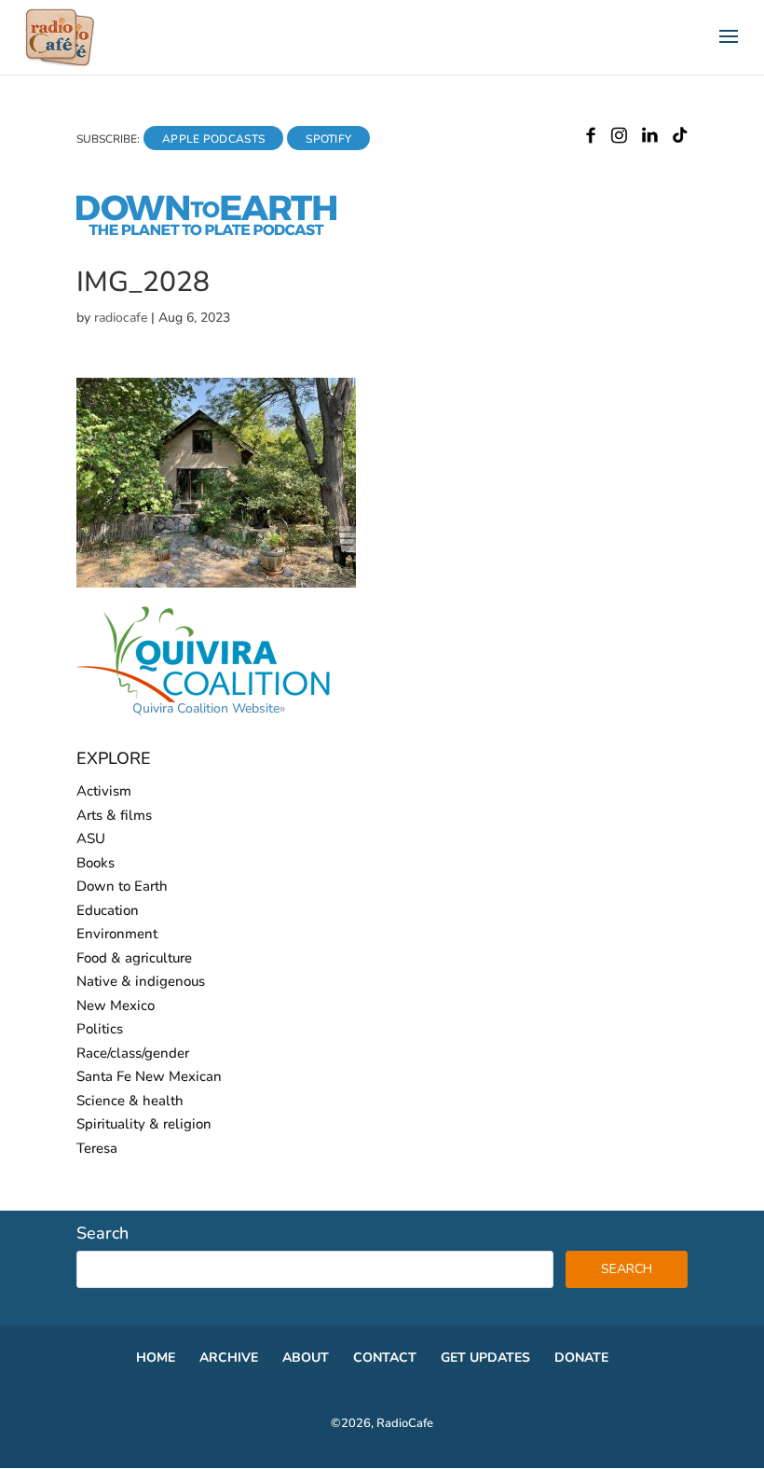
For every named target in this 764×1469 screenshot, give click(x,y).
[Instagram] (619, 139)
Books (95, 862)
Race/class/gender (132, 1053)
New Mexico (115, 1005)
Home (155, 1357)
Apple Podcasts (213, 139)
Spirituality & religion (143, 1124)
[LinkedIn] (650, 139)
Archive (228, 1357)
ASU (90, 838)
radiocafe (120, 317)
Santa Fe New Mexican (149, 1076)
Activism (103, 791)
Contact (384, 1357)
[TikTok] (680, 139)
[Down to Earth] (222, 232)
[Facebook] (590, 139)
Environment (116, 933)
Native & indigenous (140, 981)
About (305, 1357)
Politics (99, 1028)
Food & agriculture (134, 958)
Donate (581, 1357)
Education (107, 910)
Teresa (96, 1148)
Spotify (328, 139)
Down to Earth (122, 886)
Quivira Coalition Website (206, 708)
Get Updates (485, 1357)
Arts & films (114, 815)
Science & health (130, 1100)
